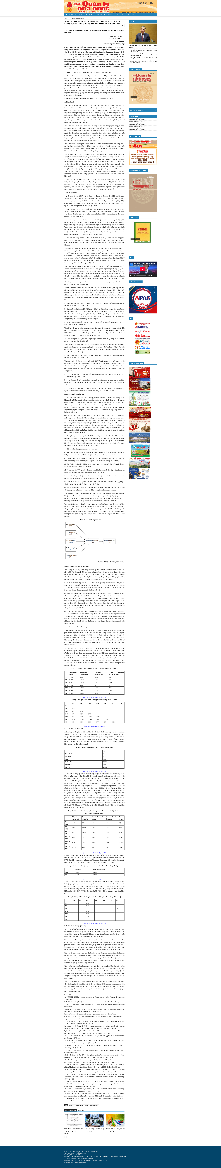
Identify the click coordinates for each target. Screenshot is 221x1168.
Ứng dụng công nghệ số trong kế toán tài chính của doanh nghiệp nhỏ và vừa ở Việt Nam (94, 1130)
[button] (154, 14)
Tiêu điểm (133, 21)
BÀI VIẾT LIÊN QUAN (70, 1110)
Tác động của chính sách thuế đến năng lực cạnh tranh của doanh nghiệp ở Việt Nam (115, 1130)
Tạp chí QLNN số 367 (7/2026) (137, 121)
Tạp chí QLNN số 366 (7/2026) (137, 124)
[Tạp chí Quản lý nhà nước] (110, 6)
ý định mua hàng (94, 1105)
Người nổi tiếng (79, 1105)
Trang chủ (66, 18)
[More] (122, 25)
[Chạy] (131, 275)
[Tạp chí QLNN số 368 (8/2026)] (143, 87)
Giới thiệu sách (134, 217)
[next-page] (68, 1137)
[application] (143, 269)
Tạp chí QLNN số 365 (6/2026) (137, 126)
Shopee (86, 1105)
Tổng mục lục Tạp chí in (136, 110)
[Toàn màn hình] (154, 275)
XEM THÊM (81, 1110)
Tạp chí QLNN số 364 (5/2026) (137, 129)
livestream (71, 1105)
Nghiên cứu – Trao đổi (84, 15)
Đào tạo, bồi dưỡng (108, 15)
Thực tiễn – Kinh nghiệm (97, 15)
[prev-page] (65, 1137)
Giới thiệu (71, 15)
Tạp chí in (133, 97)
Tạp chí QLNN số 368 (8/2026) (141, 100)
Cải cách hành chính (119, 15)
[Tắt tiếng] (151, 275)
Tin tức (76, 15)
